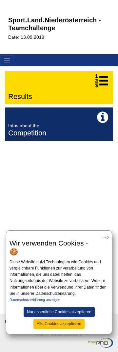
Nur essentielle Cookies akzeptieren (59, 312)
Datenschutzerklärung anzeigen (35, 300)
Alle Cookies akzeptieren (59, 323)
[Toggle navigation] (7, 60)
